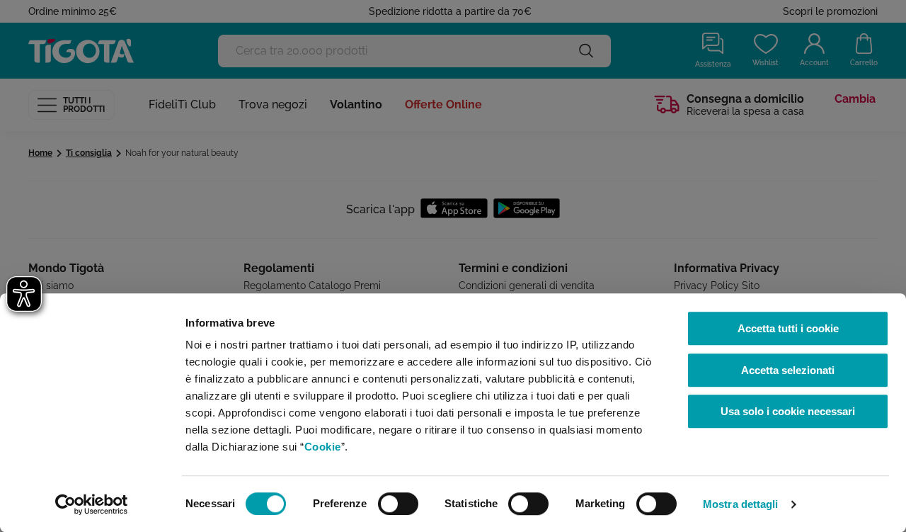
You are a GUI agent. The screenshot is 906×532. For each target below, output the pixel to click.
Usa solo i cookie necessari (788, 411)
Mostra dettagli (741, 504)
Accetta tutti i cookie (788, 328)
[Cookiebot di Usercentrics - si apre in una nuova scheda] (92, 504)
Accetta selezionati (788, 370)
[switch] (398, 503)
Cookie (322, 447)
